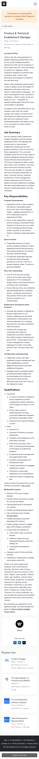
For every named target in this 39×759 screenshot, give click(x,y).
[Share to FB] (15, 642)
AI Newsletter (15, 740)
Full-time (14, 41)
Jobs (5, 740)
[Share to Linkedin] (19, 642)
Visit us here (25, 486)
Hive (12, 705)
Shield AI (14, 684)
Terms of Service (18, 743)
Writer (6, 41)
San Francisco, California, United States (17, 44)
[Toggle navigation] (35, 4)
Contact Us (5, 743)
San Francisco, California (19, 687)
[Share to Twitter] (24, 642)
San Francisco (16, 708)
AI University (28, 740)
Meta (13, 662)
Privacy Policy (32, 743)
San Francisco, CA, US (19, 665)
